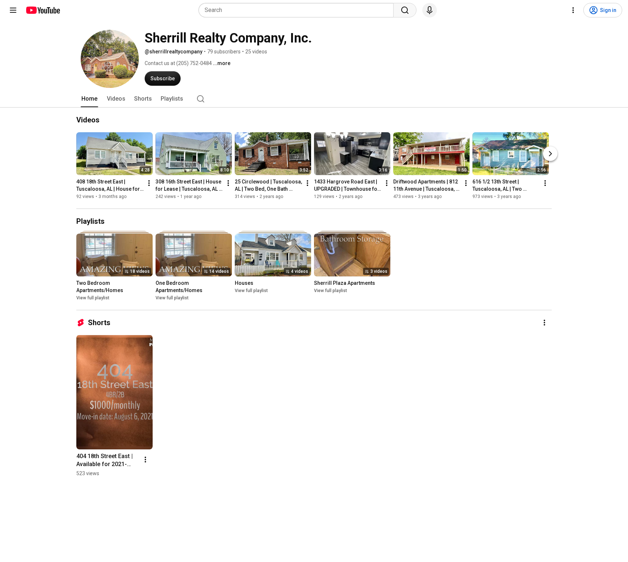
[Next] (550, 153)
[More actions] (149, 183)
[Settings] (573, 10)
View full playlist (92, 297)
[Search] (404, 10)
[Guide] (13, 10)
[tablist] (314, 99)
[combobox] (298, 10)
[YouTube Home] (42, 10)
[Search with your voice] (429, 10)
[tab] (89, 99)
